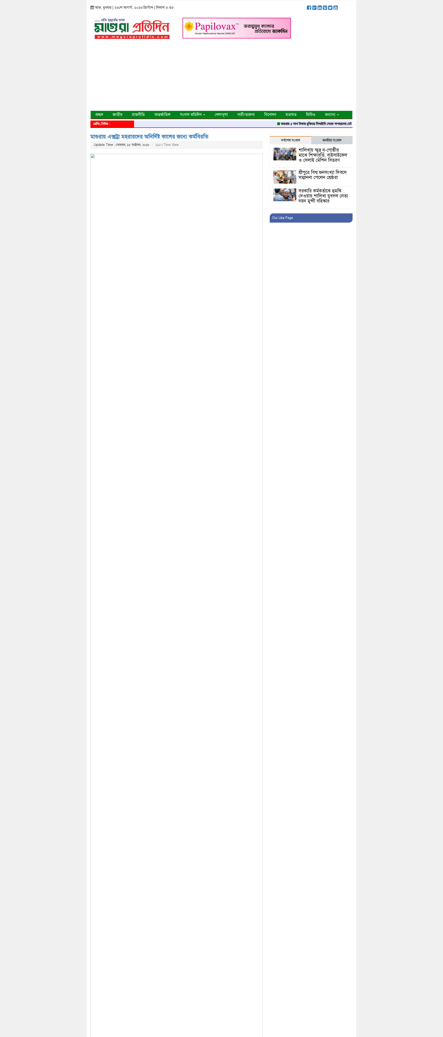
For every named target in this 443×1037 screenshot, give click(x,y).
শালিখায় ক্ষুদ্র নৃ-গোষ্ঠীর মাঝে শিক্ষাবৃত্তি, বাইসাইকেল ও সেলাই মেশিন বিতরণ (323, 155)
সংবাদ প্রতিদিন (191, 114)
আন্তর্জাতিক (162, 114)
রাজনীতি (138, 114)
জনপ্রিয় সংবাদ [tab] (332, 140)
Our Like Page (282, 218)
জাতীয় (118, 114)
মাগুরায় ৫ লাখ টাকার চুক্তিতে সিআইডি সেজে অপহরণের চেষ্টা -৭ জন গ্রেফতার (312, 124)
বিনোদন (270, 114)
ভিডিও (310, 114)
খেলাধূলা (221, 114)
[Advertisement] (221, 76)
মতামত (291, 114)
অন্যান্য (331, 114)
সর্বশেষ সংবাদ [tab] (290, 140)
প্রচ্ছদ (99, 114)
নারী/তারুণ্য (246, 114)
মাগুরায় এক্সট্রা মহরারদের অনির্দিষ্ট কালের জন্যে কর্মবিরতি (149, 136)
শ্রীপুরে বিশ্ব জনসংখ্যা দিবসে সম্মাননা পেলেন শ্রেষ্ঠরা (323, 175)
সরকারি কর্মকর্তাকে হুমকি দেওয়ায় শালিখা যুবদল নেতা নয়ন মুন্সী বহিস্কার (323, 196)
